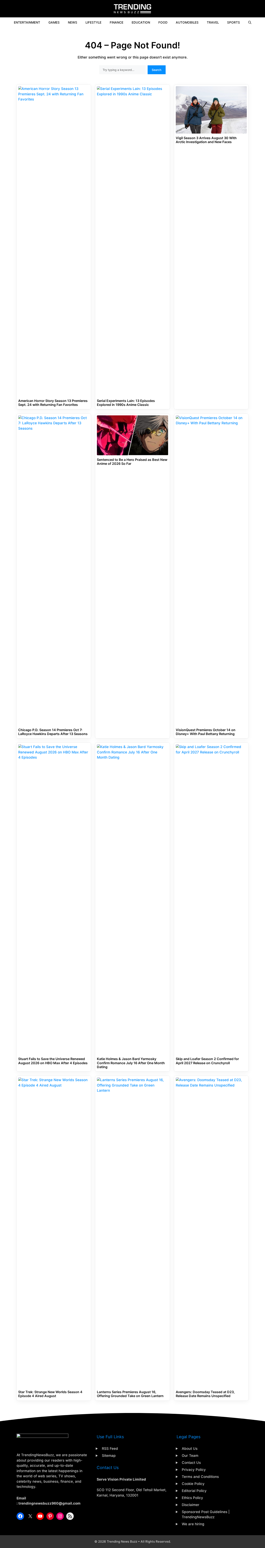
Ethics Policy (192, 1498)
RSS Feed (110, 1448)
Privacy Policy (194, 1470)
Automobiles (187, 22)
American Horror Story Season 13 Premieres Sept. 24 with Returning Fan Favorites (53, 403)
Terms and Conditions (200, 1477)
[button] (249, 22)
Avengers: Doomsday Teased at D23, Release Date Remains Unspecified (205, 1394)
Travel (213, 22)
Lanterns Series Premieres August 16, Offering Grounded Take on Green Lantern (130, 1394)
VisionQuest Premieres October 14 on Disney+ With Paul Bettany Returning (205, 732)
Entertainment (27, 22)
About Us (190, 1448)
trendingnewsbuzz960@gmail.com (49, 1503)
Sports (233, 22)
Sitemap (109, 1456)
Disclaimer (190, 1505)
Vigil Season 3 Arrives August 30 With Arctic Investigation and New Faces (206, 140)
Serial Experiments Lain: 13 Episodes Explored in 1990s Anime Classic (126, 403)
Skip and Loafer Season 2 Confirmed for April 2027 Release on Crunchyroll (207, 1061)
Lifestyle (93, 22)
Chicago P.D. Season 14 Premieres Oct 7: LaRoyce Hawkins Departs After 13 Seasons (53, 732)
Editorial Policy (194, 1491)
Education (141, 22)
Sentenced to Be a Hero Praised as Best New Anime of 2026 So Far (132, 462)
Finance (116, 22)
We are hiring (193, 1524)
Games (54, 22)
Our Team (190, 1456)
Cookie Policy (193, 1484)
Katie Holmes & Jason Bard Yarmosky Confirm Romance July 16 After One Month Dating (131, 1063)
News (72, 22)
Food (162, 22)
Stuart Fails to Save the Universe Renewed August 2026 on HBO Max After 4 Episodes (53, 1061)
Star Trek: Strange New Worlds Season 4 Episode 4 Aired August (50, 1394)
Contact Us (191, 1463)
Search (156, 70)
